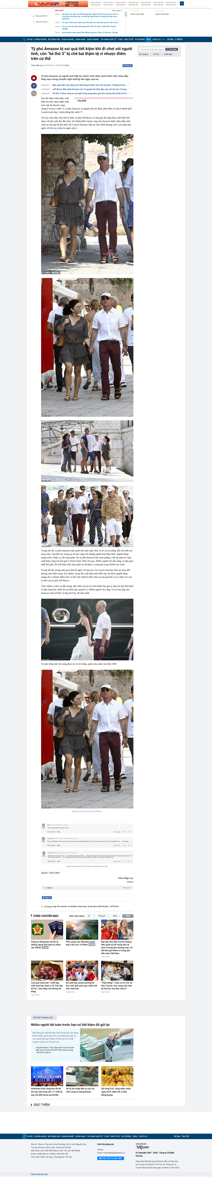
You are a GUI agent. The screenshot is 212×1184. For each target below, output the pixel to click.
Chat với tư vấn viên (112, 1158)
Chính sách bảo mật (39, 1174)
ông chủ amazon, (60, 906)
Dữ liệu (170, 39)
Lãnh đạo (168, 54)
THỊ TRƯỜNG (140, 39)
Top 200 (185, 1136)
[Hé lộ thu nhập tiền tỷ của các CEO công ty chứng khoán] (82, 1076)
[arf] (87, 891)
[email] (34, 93)
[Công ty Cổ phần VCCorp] (158, 1146)
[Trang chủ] (24, 39)
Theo (87, 888)
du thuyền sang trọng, (77, 906)
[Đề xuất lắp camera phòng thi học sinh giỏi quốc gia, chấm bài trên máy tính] (82, 971)
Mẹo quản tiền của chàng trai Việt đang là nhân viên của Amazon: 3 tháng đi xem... (89, 85)
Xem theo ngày (77, 916)
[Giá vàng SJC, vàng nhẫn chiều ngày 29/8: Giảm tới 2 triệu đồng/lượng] (117, 1076)
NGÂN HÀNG (81, 39)
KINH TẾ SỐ (128, 39)
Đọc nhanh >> (117, 11)
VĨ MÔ (120, 39)
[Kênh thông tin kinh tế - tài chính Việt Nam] (58, 4)
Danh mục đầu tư (42, 22)
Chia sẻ (128, 66)
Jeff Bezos (114, 906)
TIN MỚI (81, 100)
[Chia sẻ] (34, 86)
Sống (66, 65)
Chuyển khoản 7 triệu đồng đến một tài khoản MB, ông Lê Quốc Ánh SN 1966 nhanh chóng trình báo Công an (55, 1050)
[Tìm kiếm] (171, 49)
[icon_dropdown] (182, 3)
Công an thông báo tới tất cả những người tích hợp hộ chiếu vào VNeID (46, 945)
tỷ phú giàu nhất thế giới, (98, 906)
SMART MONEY (93, 39)
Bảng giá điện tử (41, 16)
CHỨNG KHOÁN (40, 39)
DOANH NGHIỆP (68, 39)
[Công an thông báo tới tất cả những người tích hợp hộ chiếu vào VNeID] (47, 930)
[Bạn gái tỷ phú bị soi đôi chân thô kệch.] (87, 739)
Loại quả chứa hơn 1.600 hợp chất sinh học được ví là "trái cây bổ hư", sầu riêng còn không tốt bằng (46, 987)
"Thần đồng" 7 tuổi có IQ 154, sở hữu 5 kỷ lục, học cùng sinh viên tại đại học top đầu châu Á (116, 985)
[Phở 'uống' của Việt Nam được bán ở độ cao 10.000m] (82, 930)
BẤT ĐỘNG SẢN (54, 39)
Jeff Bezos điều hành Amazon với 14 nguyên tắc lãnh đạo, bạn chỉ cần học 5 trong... (90, 89)
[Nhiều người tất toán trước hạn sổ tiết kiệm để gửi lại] (106, 1045)
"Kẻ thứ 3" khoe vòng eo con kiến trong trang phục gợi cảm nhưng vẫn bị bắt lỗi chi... (90, 93)
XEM (128, 916)
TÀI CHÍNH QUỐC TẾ (108, 39)
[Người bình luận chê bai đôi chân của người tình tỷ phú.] (87, 857)
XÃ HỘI (30, 39)
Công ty (145, 54)
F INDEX (178, 39)
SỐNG (148, 39)
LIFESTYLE (156, 39)
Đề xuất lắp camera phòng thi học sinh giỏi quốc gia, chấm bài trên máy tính (81, 985)
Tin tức (156, 54)
